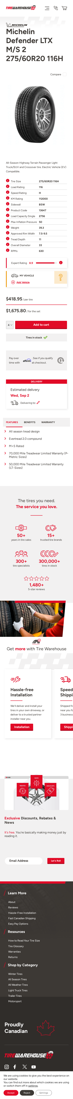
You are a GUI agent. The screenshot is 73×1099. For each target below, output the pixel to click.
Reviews (13, 907)
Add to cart (41, 324)
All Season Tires (17, 979)
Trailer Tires (15, 995)
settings (33, 1085)
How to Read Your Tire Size (24, 940)
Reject (27, 1093)
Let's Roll (56, 860)
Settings (43, 1093)
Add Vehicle (23, 282)
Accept (11, 1093)
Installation (21, 727)
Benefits (29, 422)
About (11, 902)
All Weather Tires (18, 984)
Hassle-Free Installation (22, 913)
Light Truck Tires (18, 990)
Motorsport (15, 1001)
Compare (55, 74)
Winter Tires (15, 974)
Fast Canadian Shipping (22, 918)
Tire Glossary (16, 946)
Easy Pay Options (18, 923)
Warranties (14, 951)
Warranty (48, 422)
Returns (13, 957)
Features (12, 422)
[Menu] (47, 8)
